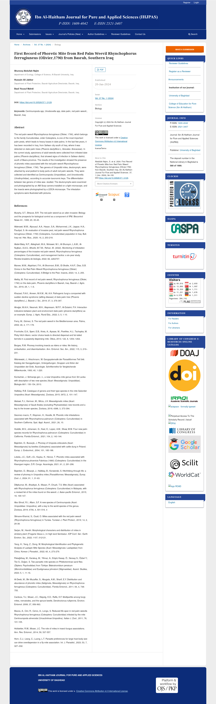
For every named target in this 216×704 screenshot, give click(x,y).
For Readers (173, 318)
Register (186, 2)
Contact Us (140, 34)
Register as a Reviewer (180, 71)
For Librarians (174, 327)
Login (196, 2)
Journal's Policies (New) (69, 34)
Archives (26, 44)
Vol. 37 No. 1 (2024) (42, 44)
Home (19, 34)
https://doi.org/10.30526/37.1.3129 (36, 102)
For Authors (173, 323)
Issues (49, 34)
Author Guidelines (96, 34)
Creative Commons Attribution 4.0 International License (111, 141)
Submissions (35, 34)
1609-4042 (183, 122)
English (171, 502)
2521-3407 (183, 126)
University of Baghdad (179, 95)
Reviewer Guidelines (120, 34)
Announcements (176, 79)
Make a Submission (184, 49)
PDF (101, 69)
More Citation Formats (107, 183)
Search (193, 34)
